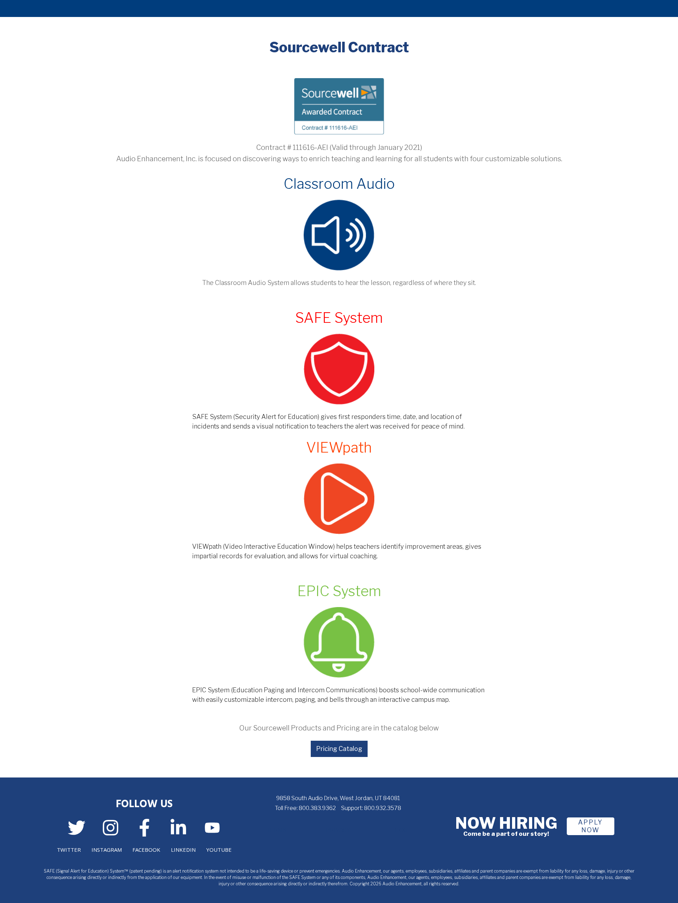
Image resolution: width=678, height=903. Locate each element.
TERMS (276, 830)
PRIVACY (338, 830)
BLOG (400, 830)
